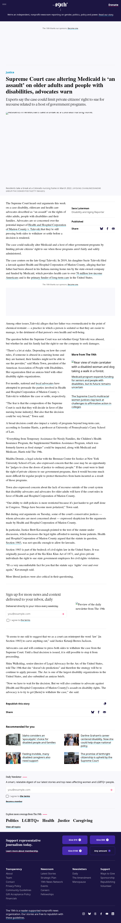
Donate (113, 5)
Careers (45, 890)
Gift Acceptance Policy (18, 894)
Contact (10, 881)
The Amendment (81, 877)
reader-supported (31, 910)
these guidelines (15, 917)
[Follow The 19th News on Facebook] (101, 914)
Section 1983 (13, 542)
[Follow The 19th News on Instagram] (84, 914)
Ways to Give (107, 873)
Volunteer (106, 886)
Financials (11, 898)
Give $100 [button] (73, 850)
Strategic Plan (48, 877)
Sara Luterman (80, 208)
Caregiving (83, 820)
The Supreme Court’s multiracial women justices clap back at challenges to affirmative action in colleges (91, 401)
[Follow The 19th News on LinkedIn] (113, 914)
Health (48, 820)
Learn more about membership (22, 851)
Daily (75, 873)
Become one (73, 28)
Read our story (106, 14)
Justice (10, 72)
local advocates (45, 383)
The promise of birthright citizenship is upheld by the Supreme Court (96, 757)
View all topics (13, 826)
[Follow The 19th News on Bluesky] (90, 914)
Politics (12, 820)
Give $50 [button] (100, 839)
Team (9, 877)
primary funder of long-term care (50, 277)
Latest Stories (48, 873)
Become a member (14, 801)
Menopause (79, 881)
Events (44, 886)
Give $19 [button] (73, 839)
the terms (25, 620)
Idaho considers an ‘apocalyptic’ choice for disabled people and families (39, 739)
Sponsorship (107, 877)
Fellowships (47, 894)
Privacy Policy (13, 886)
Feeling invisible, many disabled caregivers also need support (36, 757)
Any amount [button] (100, 850)
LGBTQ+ (30, 820)
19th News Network (52, 881)
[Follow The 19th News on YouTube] (107, 914)
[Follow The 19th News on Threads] (96, 914)
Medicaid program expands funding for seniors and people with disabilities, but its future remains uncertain (92, 382)
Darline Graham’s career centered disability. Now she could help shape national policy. (97, 741)
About (9, 873)
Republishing (107, 881)
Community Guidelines (18, 890)
